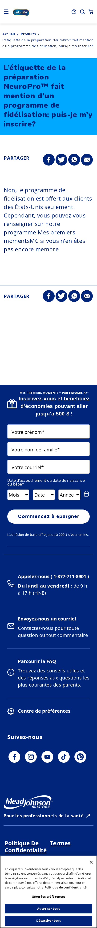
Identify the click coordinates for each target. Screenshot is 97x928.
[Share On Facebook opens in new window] (48, 160)
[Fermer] (91, 862)
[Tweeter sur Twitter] (61, 160)
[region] (48, 892)
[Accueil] (21, 12)
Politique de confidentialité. (66, 887)
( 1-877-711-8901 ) (69, 576)
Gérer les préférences (48, 896)
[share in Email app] (87, 160)
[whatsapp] (74, 160)
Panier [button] (91, 11)
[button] (6, 12)
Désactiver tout (48, 920)
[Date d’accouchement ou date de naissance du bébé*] (86, 494)
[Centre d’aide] (74, 11)
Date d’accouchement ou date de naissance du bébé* (46, 482)
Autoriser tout (48, 908)
